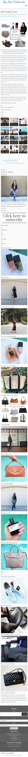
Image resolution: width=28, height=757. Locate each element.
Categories (14, 723)
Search (14, 711)
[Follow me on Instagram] (5, 172)
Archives (14, 718)
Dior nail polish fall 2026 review (14, 738)
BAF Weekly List (14, 736)
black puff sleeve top (14, 51)
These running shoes (10, 99)
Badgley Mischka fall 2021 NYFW (10, 160)
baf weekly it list (24, 14)
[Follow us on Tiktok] (7, 172)
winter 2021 (7, 16)
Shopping (14, 14)
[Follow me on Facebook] (4, 172)
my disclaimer (18, 700)
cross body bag (15, 68)
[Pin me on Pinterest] (9, 172)
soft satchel (17, 70)
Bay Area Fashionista (14, 2)
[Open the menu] (26, 6)
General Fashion (10, 14)
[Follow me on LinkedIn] (12, 172)
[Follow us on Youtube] (10, 172)
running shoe (17, 50)
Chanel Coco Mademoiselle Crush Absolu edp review (14, 733)
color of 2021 (18, 65)
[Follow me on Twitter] (2, 172)
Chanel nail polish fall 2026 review (14, 735)
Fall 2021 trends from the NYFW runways (16, 163)
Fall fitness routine (14, 740)
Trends (18, 14)
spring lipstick (24, 50)
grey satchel (21, 53)
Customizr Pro (20, 755)
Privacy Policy (14, 749)
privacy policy (20, 696)
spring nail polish (5, 51)
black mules (8, 53)
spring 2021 (2, 16)
